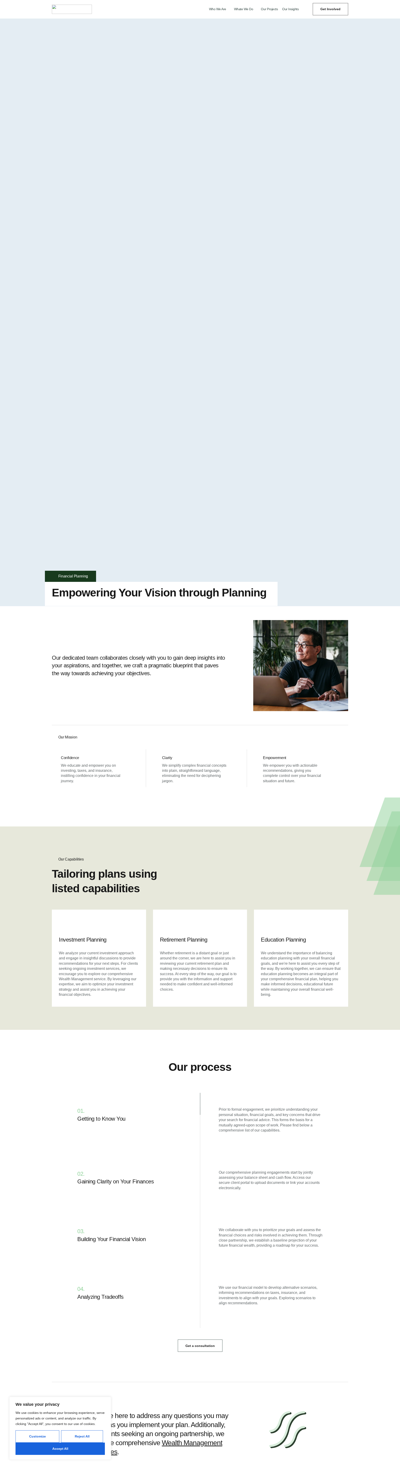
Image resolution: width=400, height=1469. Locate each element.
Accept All (60, 1448)
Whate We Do (243, 9)
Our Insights (290, 9)
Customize (37, 1436)
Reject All (82, 1436)
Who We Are (217, 9)
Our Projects (269, 9)
